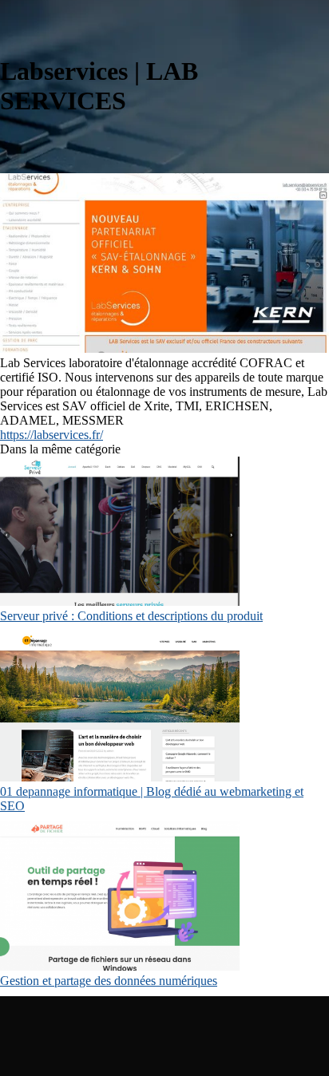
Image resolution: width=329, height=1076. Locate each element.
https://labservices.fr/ (51, 434)
